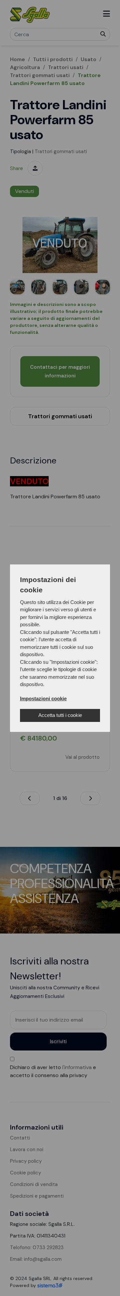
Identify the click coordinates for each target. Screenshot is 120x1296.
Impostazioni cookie (43, 698)
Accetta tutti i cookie (60, 715)
